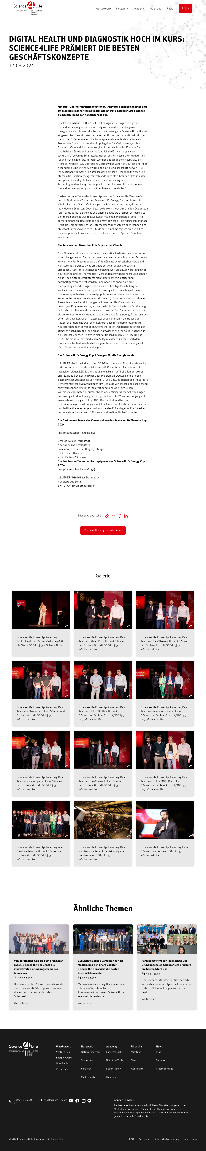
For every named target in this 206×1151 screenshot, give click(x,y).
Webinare (111, 1077)
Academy (139, 9)
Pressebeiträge (164, 1069)
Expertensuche (114, 1052)
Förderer (86, 1069)
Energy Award (64, 1058)
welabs (58, 1139)
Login (185, 8)
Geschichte (137, 1069)
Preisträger (62, 1069)
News (170, 9)
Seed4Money (113, 1069)
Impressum (190, 1139)
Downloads (62, 1063)
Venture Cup (63, 1052)
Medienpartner (89, 1077)
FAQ (131, 1139)
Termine (160, 1060)
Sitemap (144, 1139)
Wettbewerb (103, 9)
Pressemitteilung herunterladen (103, 530)
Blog (158, 1052)
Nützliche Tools (114, 1060)
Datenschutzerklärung (166, 1139)
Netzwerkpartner (90, 1052)
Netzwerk (122, 9)
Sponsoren (87, 1060)
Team (134, 1060)
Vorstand (136, 1052)
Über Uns (155, 9)
